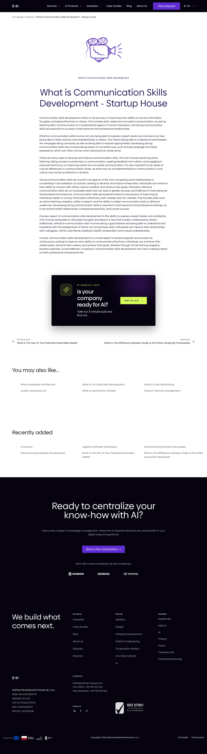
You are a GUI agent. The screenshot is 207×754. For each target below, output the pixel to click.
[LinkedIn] (74, 711)
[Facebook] (80, 711)
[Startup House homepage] (26, 6)
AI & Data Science (125, 656)
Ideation (120, 619)
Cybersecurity (166, 652)
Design (119, 627)
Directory (78, 656)
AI (116, 663)
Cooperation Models (127, 648)
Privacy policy (198, 737)
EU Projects (183, 737)
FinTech (162, 639)
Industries (78, 619)
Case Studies (114, 6)
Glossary (78, 648)
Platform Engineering (127, 641)
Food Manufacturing (170, 659)
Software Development (128, 634)
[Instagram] (86, 711)
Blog (129, 6)
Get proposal (166, 6)
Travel (161, 645)
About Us (142, 6)
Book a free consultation (102, 549)
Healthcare (164, 619)
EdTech (162, 625)
